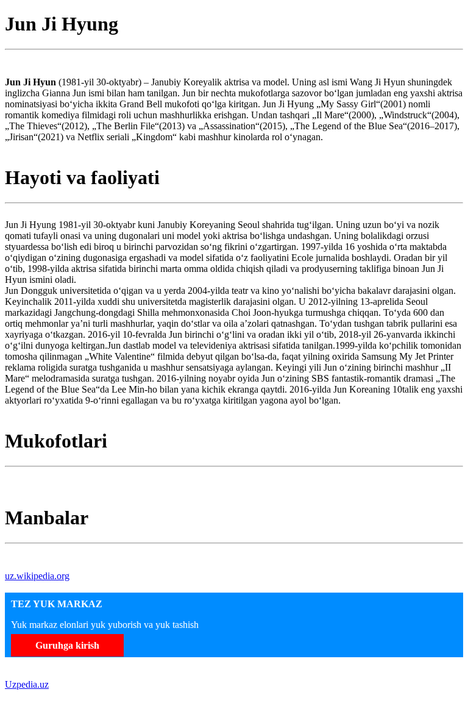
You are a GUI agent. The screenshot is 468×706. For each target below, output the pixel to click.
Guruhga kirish (67, 645)
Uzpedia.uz (27, 684)
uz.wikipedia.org (37, 576)
